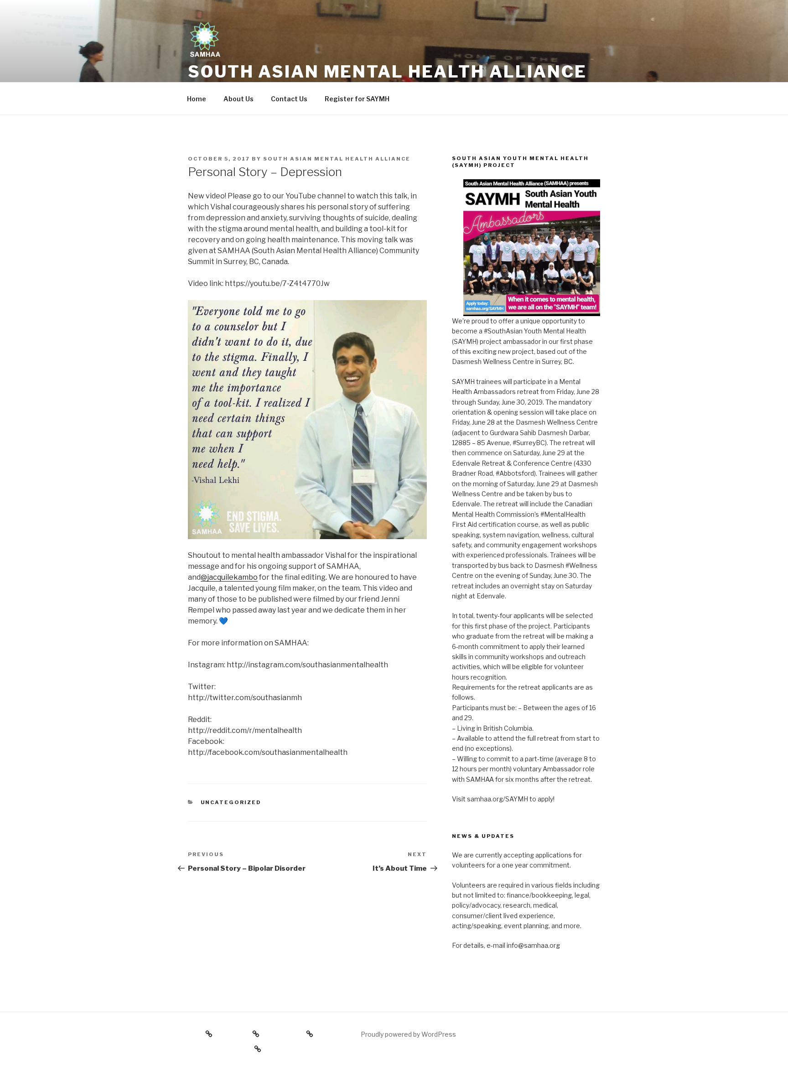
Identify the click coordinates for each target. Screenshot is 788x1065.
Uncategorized (231, 802)
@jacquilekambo (229, 577)
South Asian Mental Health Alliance (387, 72)
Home (196, 99)
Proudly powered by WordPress (408, 1034)
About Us (238, 99)
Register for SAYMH (357, 99)
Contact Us (289, 99)
